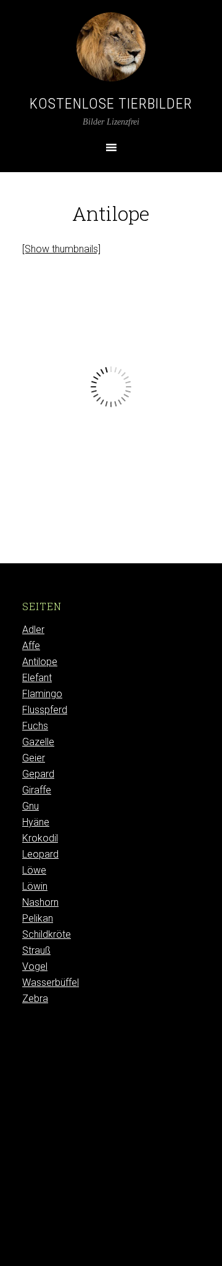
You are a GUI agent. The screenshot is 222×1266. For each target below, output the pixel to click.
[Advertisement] (111, 1149)
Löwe (34, 870)
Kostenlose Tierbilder (111, 103)
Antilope (39, 662)
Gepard (38, 774)
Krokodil (40, 838)
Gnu (30, 806)
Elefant (37, 678)
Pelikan (37, 918)
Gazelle (38, 742)
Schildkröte (46, 934)
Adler (33, 629)
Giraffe (36, 790)
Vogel (34, 966)
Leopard (40, 854)
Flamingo (42, 694)
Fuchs (35, 726)
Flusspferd (44, 710)
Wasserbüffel (50, 982)
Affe (31, 646)
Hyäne (35, 822)
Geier (33, 758)
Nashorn (40, 902)
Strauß (36, 950)
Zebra (35, 998)
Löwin (34, 886)
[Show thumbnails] (61, 249)
